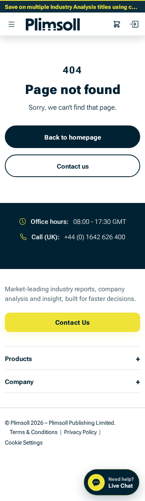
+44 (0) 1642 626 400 (94, 236)
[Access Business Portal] (134, 24)
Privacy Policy (80, 431)
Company (19, 381)
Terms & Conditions (34, 431)
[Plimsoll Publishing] (53, 24)
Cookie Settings (24, 442)
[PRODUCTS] (11, 24)
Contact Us (72, 322)
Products (18, 358)
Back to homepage (72, 137)
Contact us (73, 166)
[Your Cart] (117, 24)
